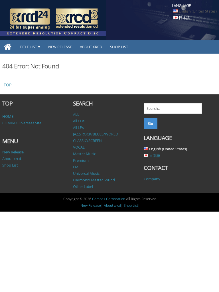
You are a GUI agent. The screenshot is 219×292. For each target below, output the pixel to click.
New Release (60, 46)
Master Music (84, 153)
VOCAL (79, 147)
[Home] (8, 47)
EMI (76, 166)
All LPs (78, 127)
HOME (7, 116)
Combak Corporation (108, 198)
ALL (76, 114)
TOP (7, 85)
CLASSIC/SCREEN (87, 140)
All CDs (78, 120)
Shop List (119, 46)
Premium (81, 160)
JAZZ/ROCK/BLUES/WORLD (95, 134)
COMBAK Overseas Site (21, 122)
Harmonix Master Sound (94, 179)
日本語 (184, 17)
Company (152, 178)
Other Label (83, 186)
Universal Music (86, 173)
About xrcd (91, 46)
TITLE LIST (28, 46)
